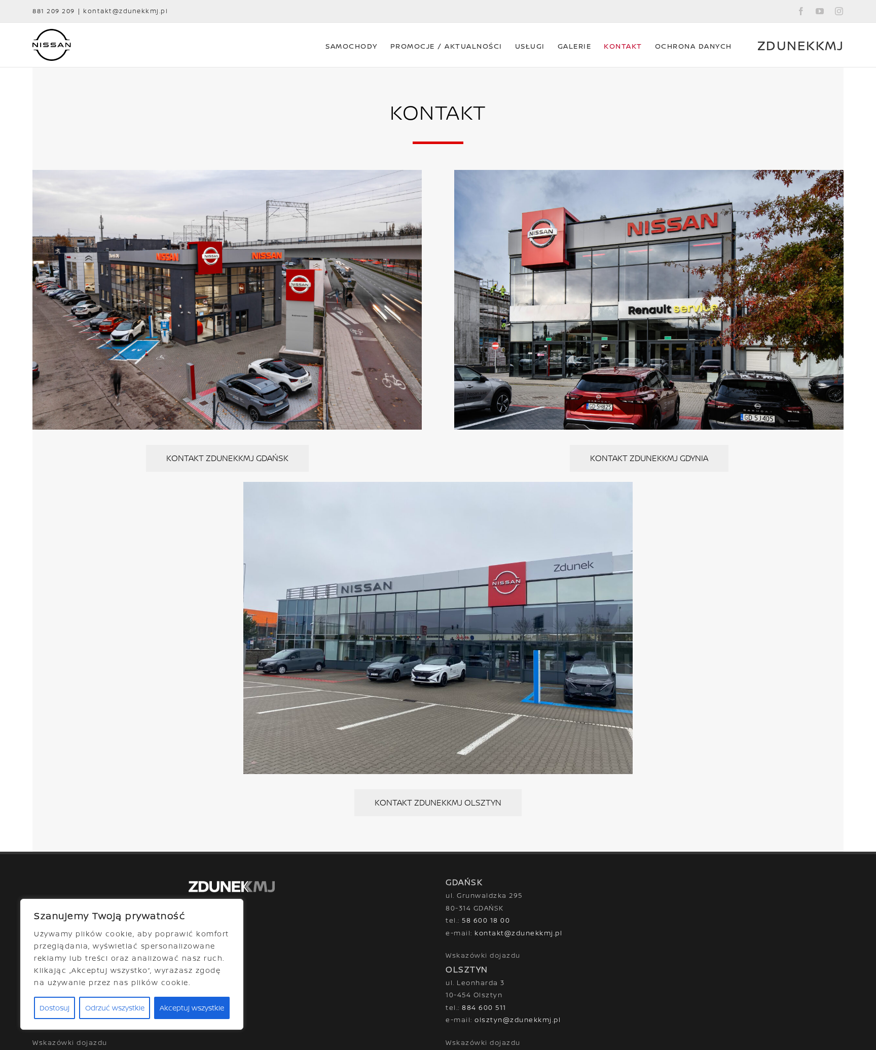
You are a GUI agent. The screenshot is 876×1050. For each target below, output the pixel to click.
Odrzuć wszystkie (114, 1007)
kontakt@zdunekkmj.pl (125, 11)
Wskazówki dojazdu (483, 955)
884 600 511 (484, 1007)
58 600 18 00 (486, 920)
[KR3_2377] (649, 300)
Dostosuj (54, 1007)
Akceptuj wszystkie (192, 1007)
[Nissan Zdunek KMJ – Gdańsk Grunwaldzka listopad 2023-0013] (227, 300)
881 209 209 (53, 11)
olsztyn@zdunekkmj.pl (517, 1019)
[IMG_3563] (438, 628)
